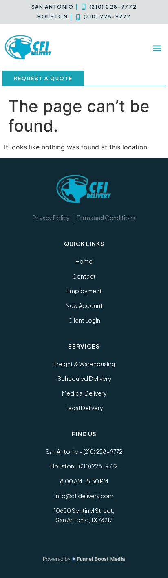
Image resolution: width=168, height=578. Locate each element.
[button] (157, 48)
